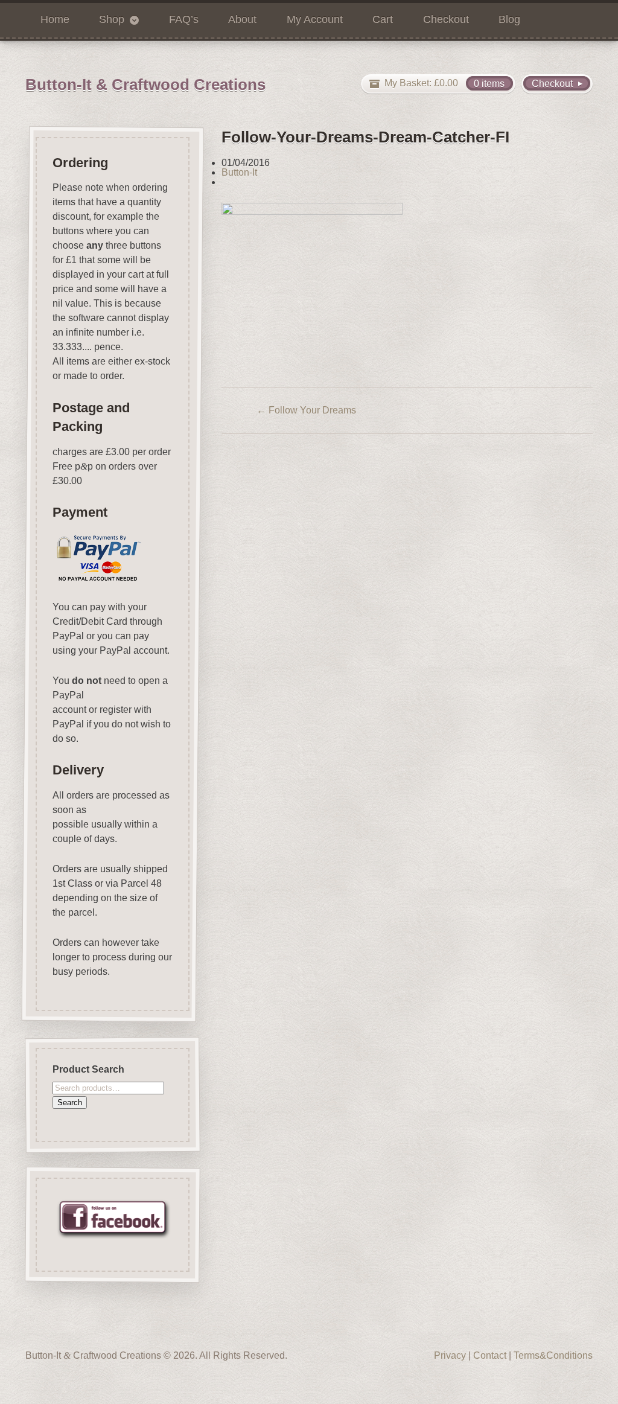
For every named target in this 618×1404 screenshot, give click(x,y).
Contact (489, 1355)
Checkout (446, 19)
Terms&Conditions (553, 1355)
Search (69, 1101)
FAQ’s (184, 19)
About (242, 19)
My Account (315, 19)
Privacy (450, 1355)
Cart (382, 19)
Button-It (239, 172)
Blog (509, 19)
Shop (111, 19)
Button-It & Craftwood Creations (145, 84)
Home (54, 19)
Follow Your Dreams (306, 410)
